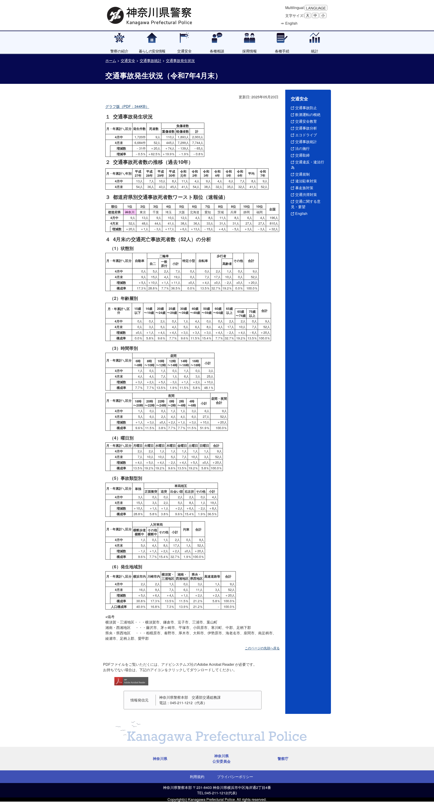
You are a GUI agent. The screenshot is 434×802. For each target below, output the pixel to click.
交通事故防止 (306, 107)
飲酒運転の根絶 (308, 114)
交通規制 (302, 174)
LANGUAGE (316, 8)
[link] (150, 15)
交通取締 (302, 155)
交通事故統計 (150, 60)
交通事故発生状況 (180, 60)
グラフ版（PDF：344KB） (127, 106)
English (301, 213)
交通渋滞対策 (306, 194)
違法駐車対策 (306, 180)
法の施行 (302, 148)
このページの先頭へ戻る (262, 648)
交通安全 (128, 60)
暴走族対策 (304, 187)
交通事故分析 (306, 128)
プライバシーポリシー (235, 776)
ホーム (110, 60)
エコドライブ (306, 134)
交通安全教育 (306, 121)
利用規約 (197, 776)
